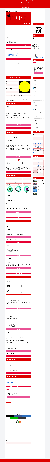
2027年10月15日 (24, 127)
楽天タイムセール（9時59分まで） (13, 53)
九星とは (18, 217)
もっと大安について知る (18, 124)
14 (40, 143)
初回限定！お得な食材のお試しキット (13, 55)
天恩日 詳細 (18, 308)
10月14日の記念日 (9, 383)
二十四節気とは (12, 45)
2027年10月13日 (12, 127)
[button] (22, 418)
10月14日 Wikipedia (10, 382)
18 (35, 146)
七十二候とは (24, 45)
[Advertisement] (18, 28)
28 (40, 149)
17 (33, 146)
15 (35, 168)
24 (33, 149)
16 (43, 143)
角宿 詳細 (18, 255)
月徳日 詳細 (18, 329)
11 (35, 143)
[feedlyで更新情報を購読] (18, 422)
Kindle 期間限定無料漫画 (11, 54)
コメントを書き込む (18, 443)
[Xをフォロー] (16, 422)
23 (43, 146)
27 (38, 149)
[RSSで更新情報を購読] (20, 422)
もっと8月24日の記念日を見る (38, 57)
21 (40, 146)
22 (35, 171)
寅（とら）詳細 (18, 156)
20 (38, 146)
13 (38, 143)
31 (33, 152)
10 (33, 143)
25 (35, 149)
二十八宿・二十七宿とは (18, 273)
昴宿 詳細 (18, 268)
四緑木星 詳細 (18, 212)
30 (43, 149)
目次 (17, 63)
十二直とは (18, 242)
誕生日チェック (39, 73)
